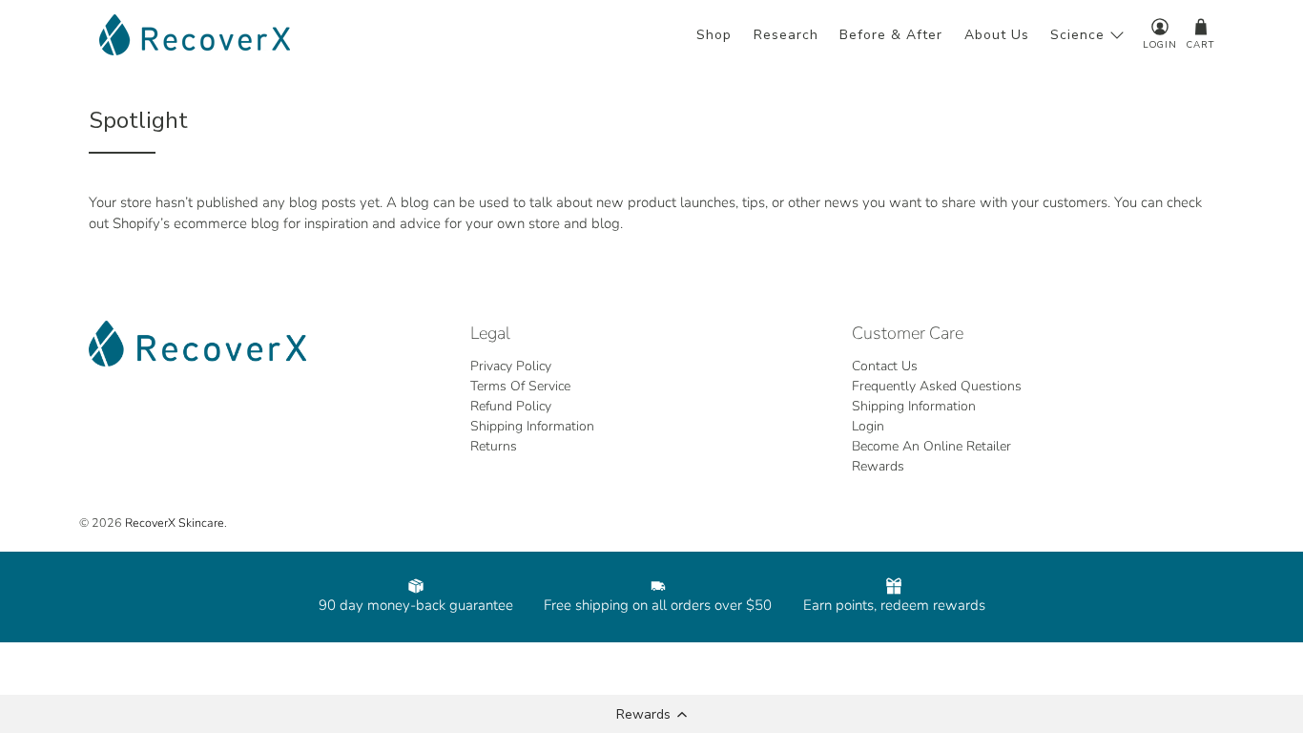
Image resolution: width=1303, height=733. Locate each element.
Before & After (890, 35)
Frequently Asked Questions (937, 386)
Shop (714, 35)
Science (1077, 35)
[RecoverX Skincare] (194, 34)
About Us (996, 35)
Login (868, 426)
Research (786, 35)
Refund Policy (510, 406)
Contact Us (885, 366)
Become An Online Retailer (931, 446)
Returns (493, 446)
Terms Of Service (520, 386)
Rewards (878, 466)
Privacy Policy (510, 366)
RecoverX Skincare (174, 522)
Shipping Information (532, 426)
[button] (651, 714)
